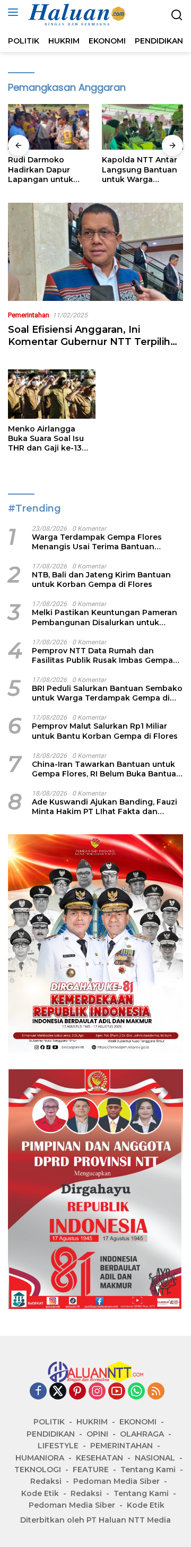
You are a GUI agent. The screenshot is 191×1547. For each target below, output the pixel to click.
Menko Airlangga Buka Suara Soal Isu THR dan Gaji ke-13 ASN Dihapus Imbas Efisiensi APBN (46, 438)
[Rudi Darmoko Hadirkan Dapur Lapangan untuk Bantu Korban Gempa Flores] (48, 127)
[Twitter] (57, 1391)
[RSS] (155, 1391)
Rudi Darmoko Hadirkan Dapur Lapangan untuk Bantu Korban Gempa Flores (40, 169)
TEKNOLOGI (37, 1469)
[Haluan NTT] (76, 15)
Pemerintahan (28, 315)
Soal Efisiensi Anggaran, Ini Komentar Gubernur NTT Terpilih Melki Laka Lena (89, 342)
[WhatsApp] (136, 1391)
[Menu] (15, 12)
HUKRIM (92, 1422)
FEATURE (91, 1469)
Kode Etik (40, 1493)
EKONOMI (138, 1422)
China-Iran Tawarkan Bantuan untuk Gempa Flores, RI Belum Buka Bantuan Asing (106, 769)
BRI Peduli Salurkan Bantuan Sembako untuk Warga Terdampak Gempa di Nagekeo (107, 693)
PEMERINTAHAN (121, 1445)
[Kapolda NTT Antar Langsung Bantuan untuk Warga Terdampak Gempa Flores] (142, 127)
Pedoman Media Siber (116, 1481)
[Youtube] (116, 1391)
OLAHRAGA (142, 1434)
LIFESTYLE (58, 1445)
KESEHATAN (99, 1458)
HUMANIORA (39, 1458)
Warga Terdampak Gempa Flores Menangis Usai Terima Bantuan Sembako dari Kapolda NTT (97, 541)
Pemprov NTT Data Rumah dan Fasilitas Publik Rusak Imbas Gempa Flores (102, 655)
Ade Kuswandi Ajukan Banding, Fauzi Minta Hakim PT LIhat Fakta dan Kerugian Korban (104, 806)
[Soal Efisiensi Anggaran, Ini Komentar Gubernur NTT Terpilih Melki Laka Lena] (95, 252)
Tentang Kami (148, 1469)
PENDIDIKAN (51, 1434)
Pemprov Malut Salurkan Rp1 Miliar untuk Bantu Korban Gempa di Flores (105, 730)
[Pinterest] (77, 1391)
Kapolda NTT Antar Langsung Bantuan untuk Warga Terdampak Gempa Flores (139, 169)
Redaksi (46, 1481)
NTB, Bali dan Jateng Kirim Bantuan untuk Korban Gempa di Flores (101, 579)
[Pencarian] (177, 15)
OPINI (97, 1434)
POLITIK (49, 1422)
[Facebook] (38, 1391)
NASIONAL (155, 1458)
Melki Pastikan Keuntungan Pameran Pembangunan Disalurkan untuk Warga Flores (104, 617)
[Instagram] (97, 1391)
